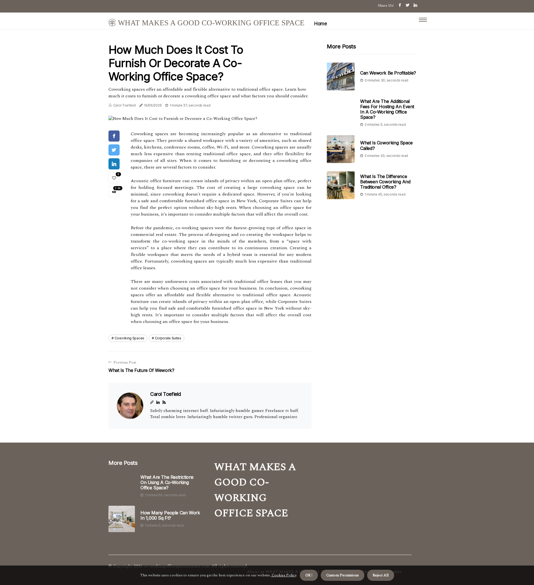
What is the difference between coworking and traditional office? (385, 182)
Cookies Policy (283, 575)
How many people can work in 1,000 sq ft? (170, 515)
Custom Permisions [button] (342, 575)
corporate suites (168, 338)
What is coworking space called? (386, 145)
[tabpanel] (210, 119)
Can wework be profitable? (388, 73)
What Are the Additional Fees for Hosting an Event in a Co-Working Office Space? (387, 109)
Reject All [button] (381, 575)
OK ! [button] (308, 575)
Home (320, 23)
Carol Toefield (124, 105)
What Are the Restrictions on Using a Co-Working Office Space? (167, 482)
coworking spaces (129, 338)
